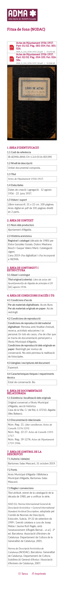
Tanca (24, 574)
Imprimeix (40, 574)
